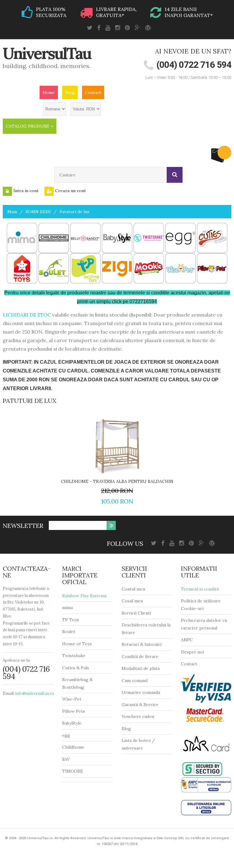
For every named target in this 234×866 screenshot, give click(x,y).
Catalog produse (27, 126)
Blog (70, 92)
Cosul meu (132, 601)
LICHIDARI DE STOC (27, 315)
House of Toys (77, 643)
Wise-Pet (71, 699)
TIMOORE (72, 771)
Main (12, 211)
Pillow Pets (73, 711)
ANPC (187, 640)
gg (67, 735)
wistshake (75, 655)
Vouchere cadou (138, 716)
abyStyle (73, 723)
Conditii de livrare (140, 656)
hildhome (74, 747)
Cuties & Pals (75, 667)
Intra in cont (26, 190)
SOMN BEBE (38, 211)
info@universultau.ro (34, 693)
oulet (70, 631)
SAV (66, 759)
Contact (93, 92)
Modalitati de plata (141, 668)
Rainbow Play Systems (84, 595)
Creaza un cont (70, 190)
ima (69, 607)
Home (49, 92)
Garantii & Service (140, 704)
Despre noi (192, 652)
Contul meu (133, 589)
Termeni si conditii (200, 589)
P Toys (72, 619)
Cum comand (134, 680)
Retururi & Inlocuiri (141, 644)
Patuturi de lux (74, 211)
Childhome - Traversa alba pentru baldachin (117, 481)
